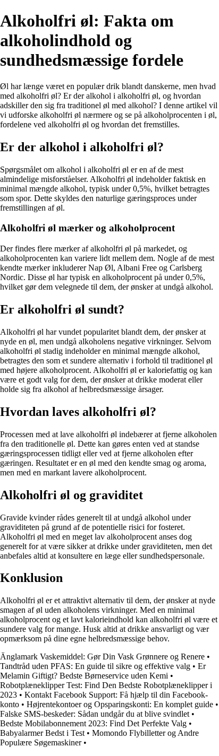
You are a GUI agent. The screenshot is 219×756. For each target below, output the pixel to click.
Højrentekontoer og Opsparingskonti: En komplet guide (120, 704)
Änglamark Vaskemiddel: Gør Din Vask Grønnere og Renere (102, 656)
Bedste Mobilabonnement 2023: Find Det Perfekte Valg (93, 723)
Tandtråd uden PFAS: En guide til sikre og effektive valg (95, 666)
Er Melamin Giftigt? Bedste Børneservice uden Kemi (103, 671)
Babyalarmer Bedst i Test (42, 732)
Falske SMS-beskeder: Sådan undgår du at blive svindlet (94, 713)
